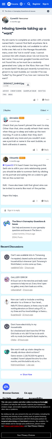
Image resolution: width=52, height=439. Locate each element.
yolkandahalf (16, 290)
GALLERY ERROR (19, 277)
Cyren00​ (9, 165)
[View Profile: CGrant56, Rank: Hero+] (5, 159)
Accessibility (36, 398)
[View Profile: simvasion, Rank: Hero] (5, 119)
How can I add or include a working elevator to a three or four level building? (27, 301)
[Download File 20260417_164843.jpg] (27, 84)
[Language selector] (22, 4)
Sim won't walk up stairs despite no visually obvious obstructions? (27, 351)
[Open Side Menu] (4, 4)
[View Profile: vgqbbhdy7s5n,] (6, 257)
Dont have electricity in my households (23, 326)
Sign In (46, 4)
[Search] (29, 4)
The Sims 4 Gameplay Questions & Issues (20, 11)
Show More (27, 374)
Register (36, 4)
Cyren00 (14, 18)
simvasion (13, 118)
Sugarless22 (16, 315)
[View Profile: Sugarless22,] (6, 301)
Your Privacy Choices (26, 435)
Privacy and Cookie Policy (14, 426)
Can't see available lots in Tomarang (28, 255)
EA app (28, 392)
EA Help (7, 398)
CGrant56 (14, 158)
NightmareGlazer (18, 365)
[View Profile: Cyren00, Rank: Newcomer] (5, 20)
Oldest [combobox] (44, 110)
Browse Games (11, 392)
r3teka (13, 340)
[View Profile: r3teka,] (6, 326)
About (20, 398)
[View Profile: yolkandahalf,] (6, 279)
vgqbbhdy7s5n (17, 267)
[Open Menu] (48, 11)
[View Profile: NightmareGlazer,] (6, 351)
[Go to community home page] (12, 4)
